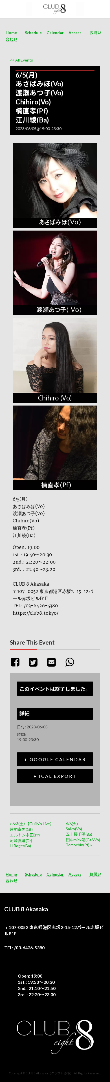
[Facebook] (18, 662)
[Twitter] (35, 662)
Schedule (33, 32)
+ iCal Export (55, 776)
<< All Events (21, 60)
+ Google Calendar (55, 759)
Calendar (55, 32)
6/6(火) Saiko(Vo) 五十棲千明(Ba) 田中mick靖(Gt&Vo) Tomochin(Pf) (83, 834)
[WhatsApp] (72, 662)
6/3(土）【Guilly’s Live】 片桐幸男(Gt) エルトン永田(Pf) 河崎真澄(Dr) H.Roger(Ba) (32, 834)
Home (11, 32)
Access (75, 32)
